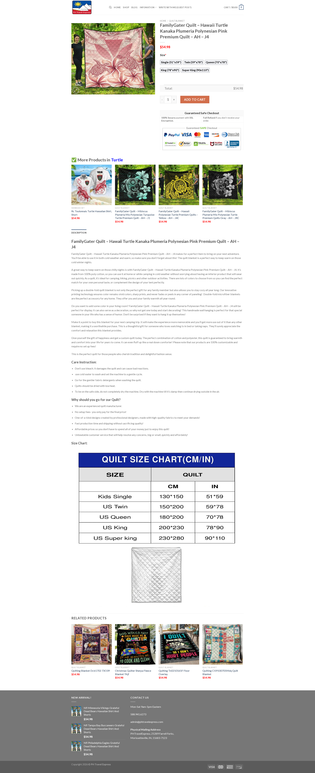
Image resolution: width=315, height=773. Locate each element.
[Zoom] (76, 90)
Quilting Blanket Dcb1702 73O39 (90, 670)
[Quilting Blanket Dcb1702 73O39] (91, 644)
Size (163, 55)
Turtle (117, 159)
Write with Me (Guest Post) (175, 7)
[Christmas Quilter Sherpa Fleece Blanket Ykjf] (135, 644)
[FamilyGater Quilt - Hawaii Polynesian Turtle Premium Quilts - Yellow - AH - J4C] (179, 185)
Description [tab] (78, 232)
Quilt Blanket (177, 21)
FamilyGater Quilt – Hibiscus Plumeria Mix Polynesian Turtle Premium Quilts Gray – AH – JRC (220, 214)
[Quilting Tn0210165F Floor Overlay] (179, 644)
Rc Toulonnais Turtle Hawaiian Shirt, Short (91, 213)
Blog (134, 7)
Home (117, 7)
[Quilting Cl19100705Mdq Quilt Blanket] (222, 644)
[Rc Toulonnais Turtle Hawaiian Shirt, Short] (91, 185)
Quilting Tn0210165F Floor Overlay (174, 672)
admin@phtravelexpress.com (146, 721)
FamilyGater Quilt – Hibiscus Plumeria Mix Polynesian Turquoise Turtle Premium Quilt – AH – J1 (134, 214)
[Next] (242, 196)
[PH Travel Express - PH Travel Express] (87, 7)
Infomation (147, 7)
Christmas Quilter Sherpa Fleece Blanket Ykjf (133, 672)
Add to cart (195, 99)
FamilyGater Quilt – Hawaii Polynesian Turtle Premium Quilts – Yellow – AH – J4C (178, 214)
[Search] (110, 7)
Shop (126, 7)
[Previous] (71, 196)
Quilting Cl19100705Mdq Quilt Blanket (220, 672)
